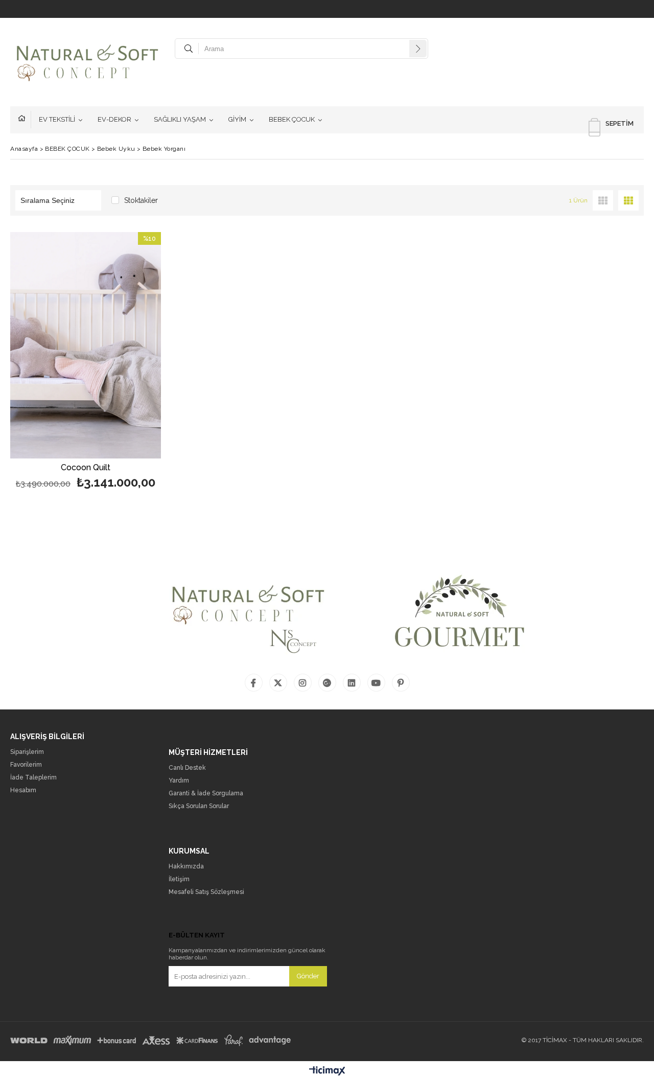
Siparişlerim (27, 752)
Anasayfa (24, 119)
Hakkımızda (186, 866)
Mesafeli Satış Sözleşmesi (206, 892)
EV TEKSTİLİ (57, 119)
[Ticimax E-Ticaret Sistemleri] (327, 1071)
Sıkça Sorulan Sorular (199, 806)
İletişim (179, 879)
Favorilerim (26, 765)
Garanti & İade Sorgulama (206, 793)
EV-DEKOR (114, 119)
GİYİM (237, 119)
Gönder (308, 976)
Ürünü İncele (122, 362)
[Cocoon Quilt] (85, 345)
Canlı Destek (187, 768)
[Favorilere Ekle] (86, 362)
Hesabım (23, 790)
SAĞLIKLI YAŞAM (180, 119)
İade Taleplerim (33, 777)
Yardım (179, 780)
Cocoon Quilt (85, 468)
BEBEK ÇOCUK (292, 119)
